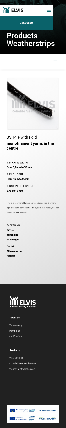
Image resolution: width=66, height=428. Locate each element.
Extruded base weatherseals (22, 363)
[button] (49, 10)
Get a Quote (26, 22)
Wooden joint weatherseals (22, 369)
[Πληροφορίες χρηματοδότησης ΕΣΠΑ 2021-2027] (33, 410)
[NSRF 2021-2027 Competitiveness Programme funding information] (33, 418)
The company (15, 325)
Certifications (15, 336)
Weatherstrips (16, 358)
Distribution (14, 331)
